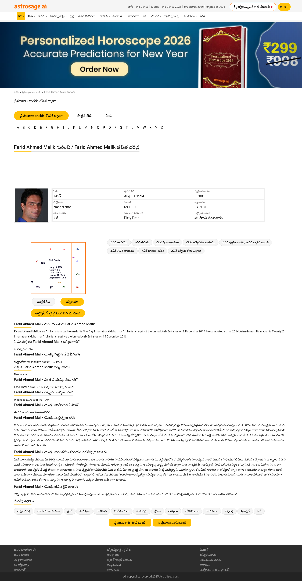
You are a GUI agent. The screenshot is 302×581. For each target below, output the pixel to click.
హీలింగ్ (104, 16)
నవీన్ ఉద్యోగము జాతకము (200, 242)
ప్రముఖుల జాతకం (31, 92)
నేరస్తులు (173, 511)
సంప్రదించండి (114, 565)
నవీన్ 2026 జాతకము (122, 250)
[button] (22, 55)
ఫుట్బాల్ (245, 511)
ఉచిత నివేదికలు (87, 16)
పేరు (109, 116)
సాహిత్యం (141, 511)
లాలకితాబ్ (133, 16)
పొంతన (155, 16)
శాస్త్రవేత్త (229, 511)
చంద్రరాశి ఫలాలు (23, 559)
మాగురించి (113, 570)
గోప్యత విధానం (208, 554)
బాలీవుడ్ (102, 511)
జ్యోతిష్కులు (192, 511)
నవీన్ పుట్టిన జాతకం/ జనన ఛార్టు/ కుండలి (245, 242)
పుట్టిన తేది (84, 116)
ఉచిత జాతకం (21, 554)
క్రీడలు (157, 511)
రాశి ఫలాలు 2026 (171, 6)
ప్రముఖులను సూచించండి (130, 522)
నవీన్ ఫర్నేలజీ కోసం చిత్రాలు (186, 250)
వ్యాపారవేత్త (23, 511)
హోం (130, 6)
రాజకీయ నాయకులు (48, 511)
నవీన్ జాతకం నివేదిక (153, 250)
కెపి (145, 16)
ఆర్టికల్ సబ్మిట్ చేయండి (119, 559)
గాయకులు (212, 511)
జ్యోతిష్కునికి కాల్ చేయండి (252, 7)
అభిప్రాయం (113, 554)
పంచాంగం (118, 16)
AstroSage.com (168, 576)
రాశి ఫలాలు (142, 6)
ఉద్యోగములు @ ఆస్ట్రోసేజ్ (214, 570)
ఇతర (202, 16)
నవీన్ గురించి (142, 242)
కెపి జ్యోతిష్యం (21, 565)
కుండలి (155, 6)
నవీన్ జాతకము (118, 242)
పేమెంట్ (204, 549)
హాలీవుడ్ (84, 511)
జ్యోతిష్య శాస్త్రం (58, 16)
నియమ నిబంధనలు (211, 559)
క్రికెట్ (69, 511)
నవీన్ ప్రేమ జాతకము (167, 242)
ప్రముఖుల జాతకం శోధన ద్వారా (41, 116)
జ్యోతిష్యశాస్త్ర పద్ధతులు (119, 549)
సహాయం (205, 565)
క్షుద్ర (72, 16)
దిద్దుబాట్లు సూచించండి (172, 522)
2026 (30, 16)
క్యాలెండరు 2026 (215, 6)
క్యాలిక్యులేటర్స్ (172, 16)
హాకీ (259, 511)
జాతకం (41, 16)
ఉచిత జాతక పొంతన (25, 549)
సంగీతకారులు (121, 511)
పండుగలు (189, 16)
